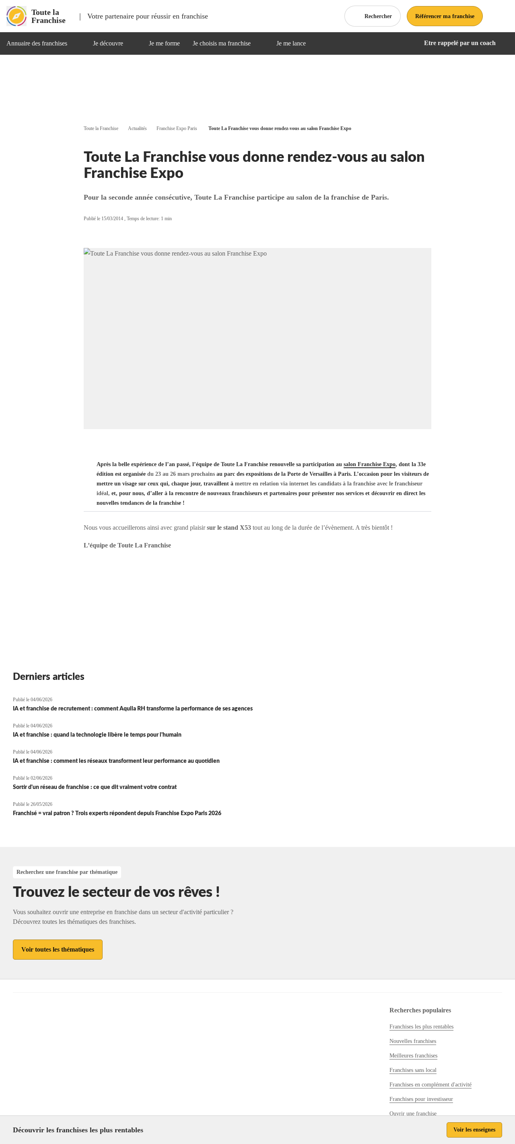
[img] (77, 43)
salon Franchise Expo (370, 464)
